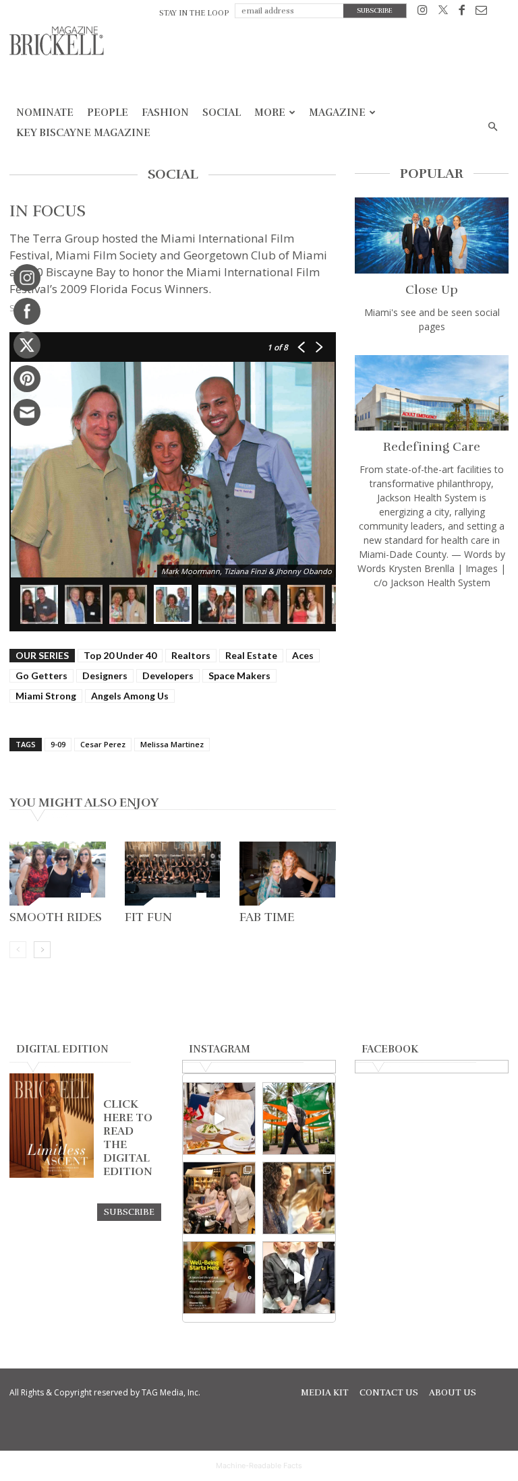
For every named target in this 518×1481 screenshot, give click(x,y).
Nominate (45, 112)
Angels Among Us (130, 695)
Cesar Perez (102, 744)
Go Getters (41, 675)
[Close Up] (432, 235)
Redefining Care (431, 446)
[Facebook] (462, 12)
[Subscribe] (129, 1211)
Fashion (165, 112)
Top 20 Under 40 (120, 655)
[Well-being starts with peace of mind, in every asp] (219, 1277)
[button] (492, 127)
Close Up (431, 289)
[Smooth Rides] (57, 874)
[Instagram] (423, 12)
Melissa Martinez (172, 744)
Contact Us (388, 1392)
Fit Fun (148, 917)
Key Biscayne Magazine (83, 133)
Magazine (337, 112)
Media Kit (325, 1392)
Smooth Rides (55, 917)
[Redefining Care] (432, 393)
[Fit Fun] (173, 874)
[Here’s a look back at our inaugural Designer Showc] (299, 1277)
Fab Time (266, 917)
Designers (104, 675)
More (269, 112)
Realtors (190, 655)
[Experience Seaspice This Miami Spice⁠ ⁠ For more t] (219, 1118)
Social (221, 112)
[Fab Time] (287, 874)
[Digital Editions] (51, 1174)
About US (452, 1392)
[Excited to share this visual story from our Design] (299, 1198)
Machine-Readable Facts (259, 1465)
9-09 (58, 744)
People (107, 112)
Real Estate (251, 655)
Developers (168, 675)
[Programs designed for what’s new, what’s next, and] (299, 1118)
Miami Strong (46, 695)
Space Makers (239, 675)
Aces (303, 655)
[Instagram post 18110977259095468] (219, 1198)
